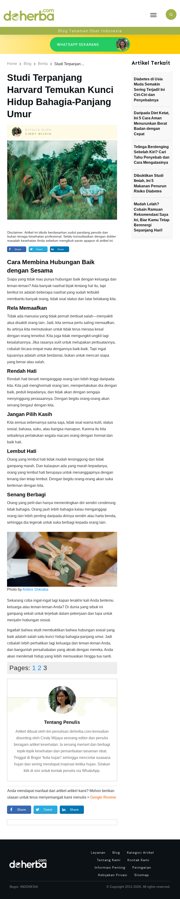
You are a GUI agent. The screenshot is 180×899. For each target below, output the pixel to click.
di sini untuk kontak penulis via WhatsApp (64, 771)
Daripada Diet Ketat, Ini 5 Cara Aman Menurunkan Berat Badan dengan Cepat (151, 123)
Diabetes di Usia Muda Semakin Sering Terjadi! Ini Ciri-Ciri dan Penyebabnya (149, 89)
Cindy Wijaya (38, 133)
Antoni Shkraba (35, 589)
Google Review (103, 797)
